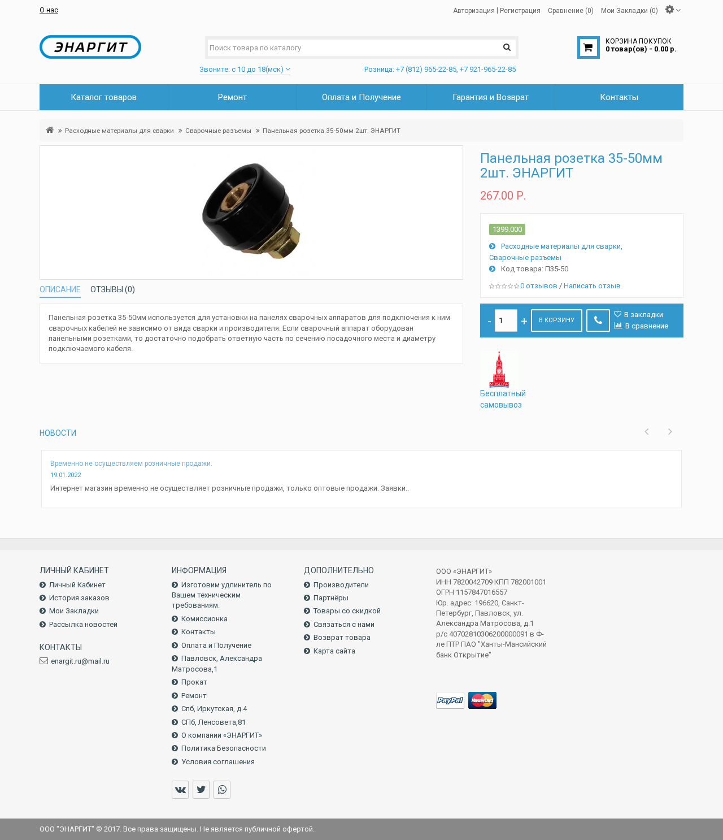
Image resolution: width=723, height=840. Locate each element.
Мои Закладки (74, 611)
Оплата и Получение (216, 645)
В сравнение (646, 326)
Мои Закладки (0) (629, 10)
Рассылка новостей (83, 624)
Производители (341, 585)
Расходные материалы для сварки (119, 131)
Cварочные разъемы (218, 131)
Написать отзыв (592, 286)
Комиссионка (204, 618)
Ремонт (194, 695)
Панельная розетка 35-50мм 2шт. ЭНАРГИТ (331, 131)
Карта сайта (334, 651)
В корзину (556, 320)
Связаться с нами (343, 624)
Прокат (194, 682)
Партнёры (331, 598)
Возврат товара (342, 637)
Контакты (198, 631)
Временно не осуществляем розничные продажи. (131, 463)
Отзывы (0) (112, 289)
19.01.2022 (65, 475)
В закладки (643, 314)
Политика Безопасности (223, 748)
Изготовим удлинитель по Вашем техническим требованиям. (222, 595)
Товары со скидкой (347, 611)
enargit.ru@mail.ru (80, 661)
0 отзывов (539, 286)
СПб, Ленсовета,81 (213, 722)
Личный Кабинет (77, 585)
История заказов (79, 598)
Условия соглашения (218, 761)
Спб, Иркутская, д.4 (214, 708)
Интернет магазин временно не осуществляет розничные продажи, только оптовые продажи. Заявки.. (229, 488)
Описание (60, 289)
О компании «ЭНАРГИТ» (221, 735)
